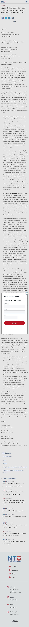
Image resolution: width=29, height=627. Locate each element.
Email (5, 309)
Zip (4, 314)
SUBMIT (14, 323)
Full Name (6, 303)
